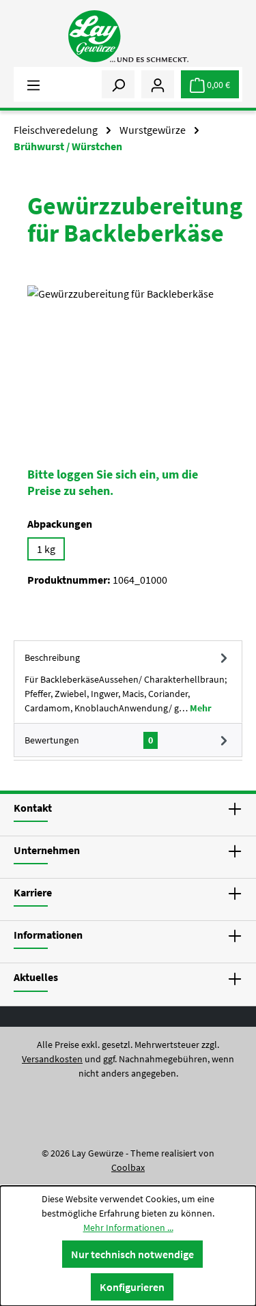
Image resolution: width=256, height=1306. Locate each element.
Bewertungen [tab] (89, 740)
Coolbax (128, 1167)
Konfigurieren (132, 1287)
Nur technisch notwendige (132, 1254)
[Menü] (33, 84)
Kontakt (33, 807)
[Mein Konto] (157, 84)
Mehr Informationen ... (128, 1227)
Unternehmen (47, 850)
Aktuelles (36, 977)
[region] (128, 362)
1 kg (46, 549)
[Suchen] (118, 84)
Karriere (33, 892)
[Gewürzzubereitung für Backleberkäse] (128, 362)
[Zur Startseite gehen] (127, 36)
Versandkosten (52, 1059)
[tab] (128, 681)
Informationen (48, 934)
